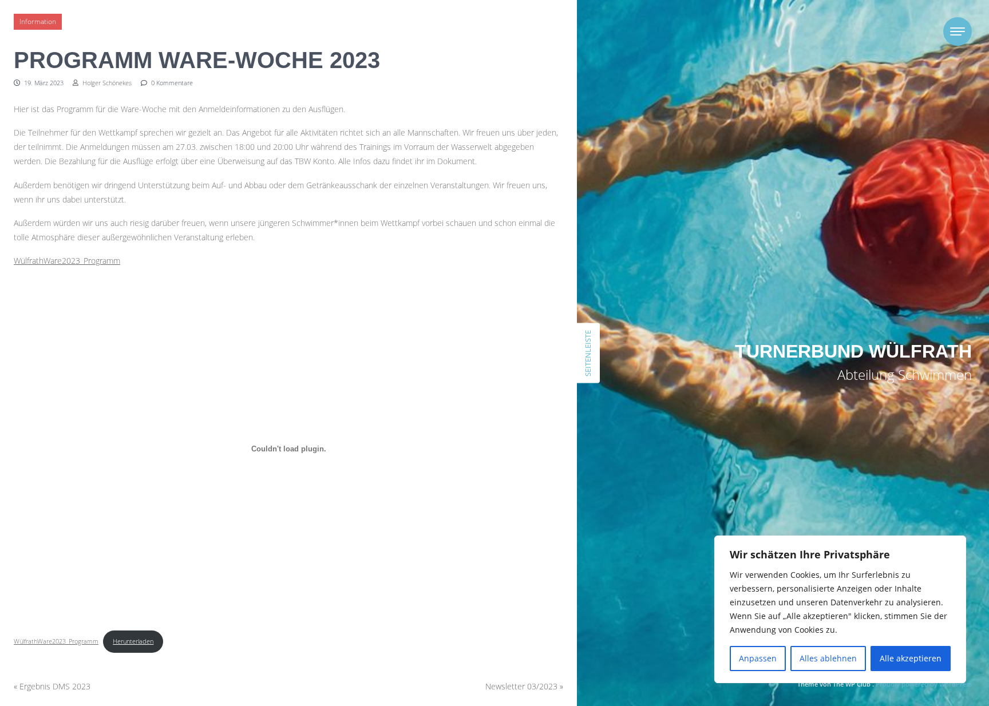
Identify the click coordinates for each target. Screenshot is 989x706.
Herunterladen (133, 641)
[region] (840, 609)
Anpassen (758, 658)
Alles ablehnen (828, 658)
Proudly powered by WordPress (924, 684)
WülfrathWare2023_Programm (67, 260)
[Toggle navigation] (957, 31)
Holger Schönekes (106, 82)
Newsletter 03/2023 (521, 686)
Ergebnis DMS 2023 (54, 686)
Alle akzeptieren (910, 658)
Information (37, 21)
